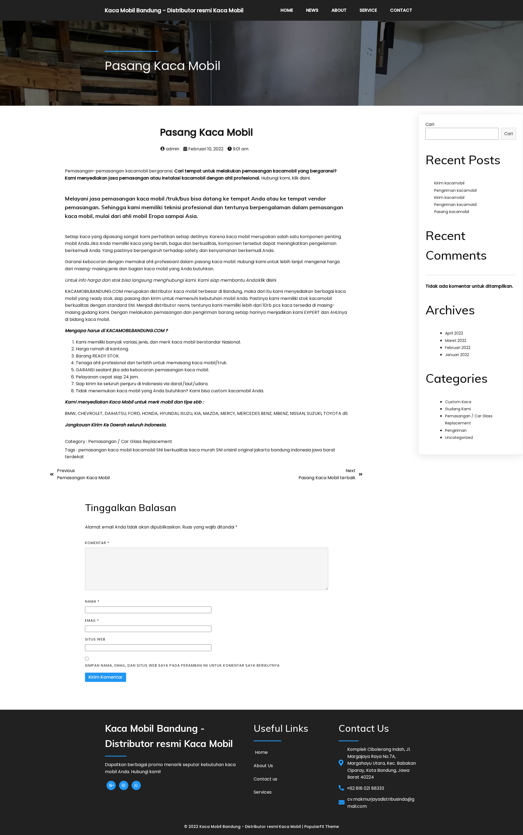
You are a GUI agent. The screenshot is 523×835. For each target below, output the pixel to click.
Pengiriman (456, 430)
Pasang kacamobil (451, 211)
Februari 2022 (457, 347)
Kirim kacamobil (449, 183)
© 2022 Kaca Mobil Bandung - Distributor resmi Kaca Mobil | (244, 826)
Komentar (97, 542)
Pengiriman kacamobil (455, 190)
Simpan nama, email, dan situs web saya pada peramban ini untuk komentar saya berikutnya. (183, 665)
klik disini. (301, 178)
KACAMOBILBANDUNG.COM (94, 291)
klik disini (267, 280)
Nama (92, 601)
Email (92, 620)
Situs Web (95, 639)
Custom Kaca (458, 402)
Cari (429, 124)
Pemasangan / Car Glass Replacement (130, 441)
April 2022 (454, 333)
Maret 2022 (455, 340)
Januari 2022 (457, 354)
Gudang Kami (458, 409)
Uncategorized (459, 437)
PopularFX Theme (321, 826)
